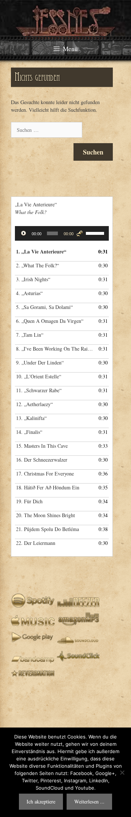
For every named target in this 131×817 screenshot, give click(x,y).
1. (41, 251)
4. (29, 293)
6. (49, 320)
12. (34, 404)
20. (45, 515)
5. (44, 306)
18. (47, 487)
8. (54, 348)
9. (40, 362)
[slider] (95, 232)
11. (38, 390)
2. (37, 265)
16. (41, 459)
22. (35, 542)
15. (42, 445)
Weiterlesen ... (89, 801)
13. (31, 418)
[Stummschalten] (79, 233)
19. (29, 501)
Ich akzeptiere (41, 801)
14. (29, 431)
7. (29, 334)
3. (33, 279)
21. (47, 529)
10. (38, 376)
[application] (62, 233)
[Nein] (122, 772)
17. (45, 473)
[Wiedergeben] (24, 234)
